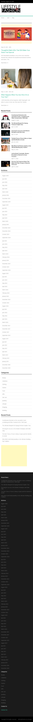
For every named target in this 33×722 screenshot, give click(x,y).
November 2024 (6, 231)
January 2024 (5, 260)
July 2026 (4, 179)
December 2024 (6, 227)
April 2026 (4, 188)
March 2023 (5, 289)
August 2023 (5, 273)
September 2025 (6, 201)
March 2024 (5, 254)
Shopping (4, 407)
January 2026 (5, 195)
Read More (4, 62)
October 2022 (5, 302)
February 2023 (5, 293)
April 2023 (4, 286)
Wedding (4, 410)
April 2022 (4, 319)
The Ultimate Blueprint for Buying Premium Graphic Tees (16, 425)
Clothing (4, 384)
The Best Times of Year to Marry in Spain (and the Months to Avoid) (16, 435)
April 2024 (4, 250)
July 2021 (4, 342)
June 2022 (4, 312)
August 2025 (5, 205)
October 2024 (5, 234)
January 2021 (5, 361)
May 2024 (4, 247)
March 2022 (5, 322)
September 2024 (6, 237)
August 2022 (5, 306)
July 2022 (4, 309)
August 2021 (5, 338)
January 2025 (5, 224)
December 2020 (6, 364)
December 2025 (6, 198)
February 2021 (5, 358)
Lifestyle (4, 404)
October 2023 (5, 267)
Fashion (4, 387)
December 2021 (6, 325)
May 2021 (4, 348)
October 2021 (5, 332)
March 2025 (5, 221)
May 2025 (4, 214)
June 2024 (4, 244)
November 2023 (6, 263)
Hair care (11, 91)
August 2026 (5, 175)
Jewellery (4, 400)
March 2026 (5, 192)
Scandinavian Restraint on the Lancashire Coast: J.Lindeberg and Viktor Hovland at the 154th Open (20, 116)
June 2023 (4, 280)
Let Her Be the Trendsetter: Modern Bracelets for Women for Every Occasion (20, 155)
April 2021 (4, 351)
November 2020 (6, 368)
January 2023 (5, 296)
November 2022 (6, 299)
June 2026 (4, 182)
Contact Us (4, 710)
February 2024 (5, 257)
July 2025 (4, 208)
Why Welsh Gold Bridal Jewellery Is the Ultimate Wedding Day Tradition (16, 440)
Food (3, 391)
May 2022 (4, 316)
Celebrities (4, 381)
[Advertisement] (14, 455)
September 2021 (6, 335)
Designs (30, 719)
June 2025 (4, 211)
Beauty (4, 378)
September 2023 (6, 270)
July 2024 (4, 241)
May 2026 (4, 185)
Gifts (10, 47)
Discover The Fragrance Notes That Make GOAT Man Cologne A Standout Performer (21, 163)
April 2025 (4, 218)
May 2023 (4, 283)
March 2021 (5, 355)
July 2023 (4, 276)
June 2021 (4, 345)
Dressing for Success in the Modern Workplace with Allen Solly (16, 429)
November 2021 (6, 329)
